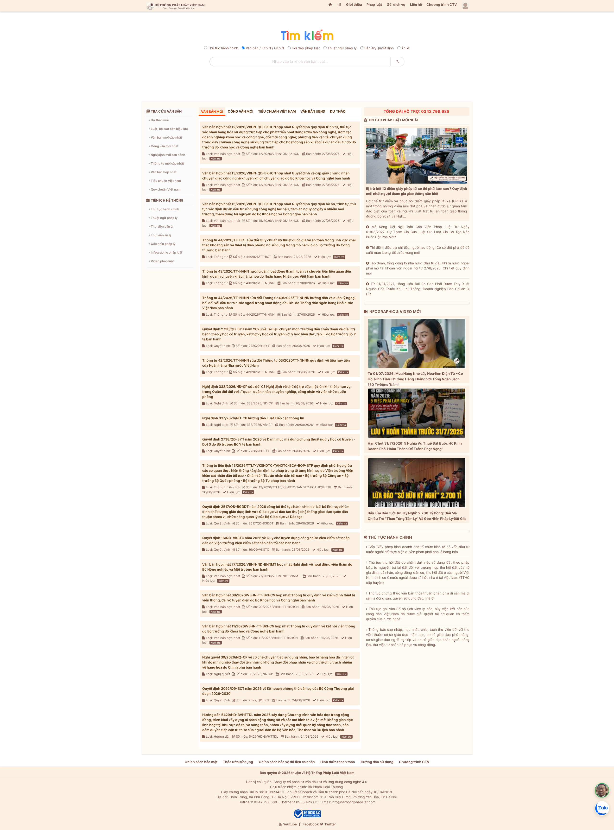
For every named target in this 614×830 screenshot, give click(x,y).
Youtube (289, 824)
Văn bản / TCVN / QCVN (265, 48)
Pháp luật (374, 4)
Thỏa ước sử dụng (238, 762)
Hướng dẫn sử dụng (377, 762)
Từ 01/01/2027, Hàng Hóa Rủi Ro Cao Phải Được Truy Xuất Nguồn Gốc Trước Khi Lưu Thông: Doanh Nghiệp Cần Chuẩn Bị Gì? (418, 289)
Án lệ (405, 48)
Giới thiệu (354, 4)
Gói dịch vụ (396, 4)
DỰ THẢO (338, 111)
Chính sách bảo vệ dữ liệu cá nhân (287, 762)
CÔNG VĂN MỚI (240, 111)
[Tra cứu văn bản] (307, 35)
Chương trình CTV (441, 4)
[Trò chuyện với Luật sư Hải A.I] (602, 790)
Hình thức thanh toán (337, 762)
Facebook (310, 824)
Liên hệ (416, 4)
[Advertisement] (307, 82)
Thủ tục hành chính (223, 48)
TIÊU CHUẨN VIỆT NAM (277, 111)
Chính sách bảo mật (201, 762)
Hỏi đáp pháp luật (306, 48)
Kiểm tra (216, 158)
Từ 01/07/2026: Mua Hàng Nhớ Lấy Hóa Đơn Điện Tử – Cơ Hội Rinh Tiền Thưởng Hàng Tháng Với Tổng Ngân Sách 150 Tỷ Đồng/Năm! (415, 379)
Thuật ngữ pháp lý (342, 48)
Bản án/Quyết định (379, 48)
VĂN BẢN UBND (312, 111)
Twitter (330, 824)
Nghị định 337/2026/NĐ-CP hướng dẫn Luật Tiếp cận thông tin (253, 418)
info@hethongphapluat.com (353, 802)
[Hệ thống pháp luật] (175, 5)
